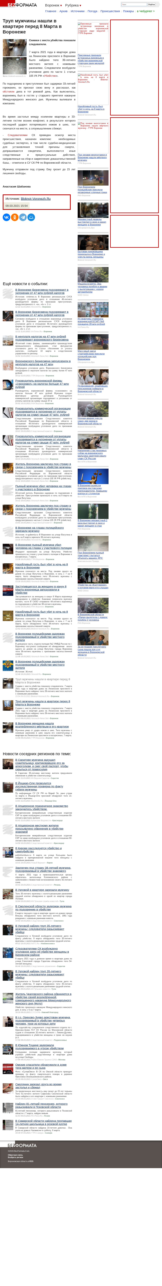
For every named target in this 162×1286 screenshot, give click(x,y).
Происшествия (110, 11)
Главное (50, 11)
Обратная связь (15, 1155)
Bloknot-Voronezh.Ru (36, 198)
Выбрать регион (15, 1157)
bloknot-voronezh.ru (17, 76)
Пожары (128, 11)
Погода (92, 11)
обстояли (8, 91)
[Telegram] (23, 217)
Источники (77, 11)
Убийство (50, 75)
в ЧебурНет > (146, 11)
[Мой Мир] (31, 217)
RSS (31, 1161)
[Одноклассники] (15, 217)
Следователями (18, 135)
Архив (63, 11)
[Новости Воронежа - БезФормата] (19, 4)
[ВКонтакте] (6, 217)
